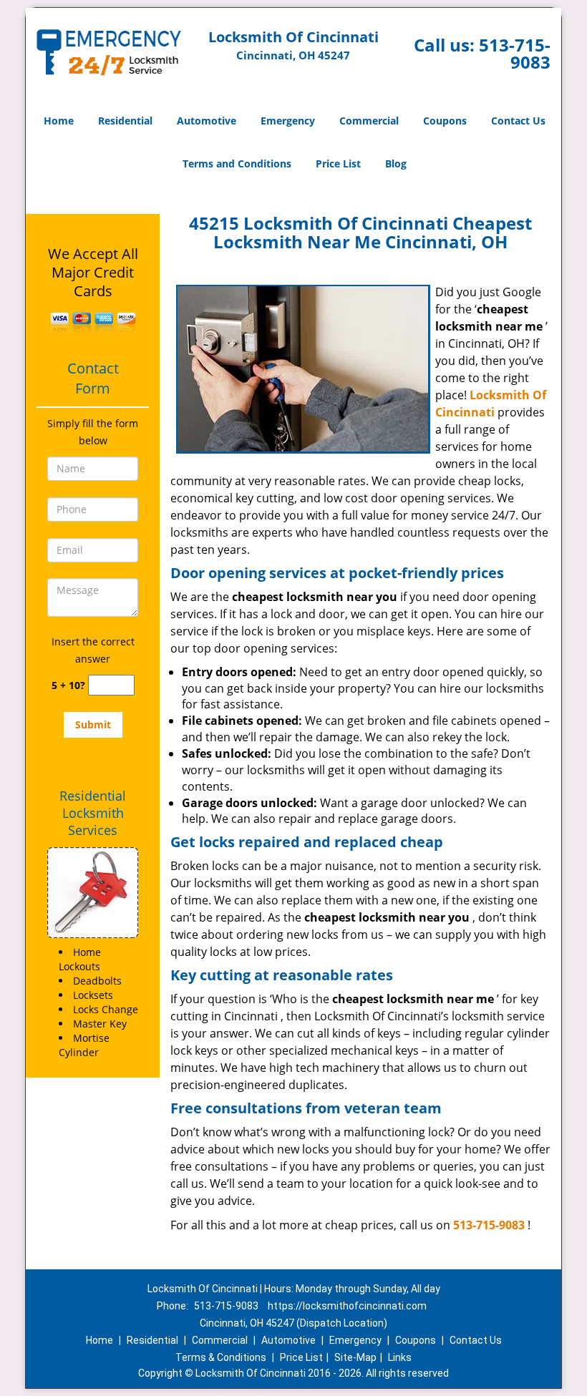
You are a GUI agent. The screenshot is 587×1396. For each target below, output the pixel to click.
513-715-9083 (514, 53)
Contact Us (518, 120)
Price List (338, 163)
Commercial (369, 120)
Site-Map (355, 1357)
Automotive (206, 120)
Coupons (445, 120)
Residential (125, 120)
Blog (396, 163)
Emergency (288, 120)
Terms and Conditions (237, 163)
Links (400, 1357)
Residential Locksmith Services (92, 813)
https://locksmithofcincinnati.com (347, 1306)
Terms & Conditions (220, 1357)
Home (59, 120)
